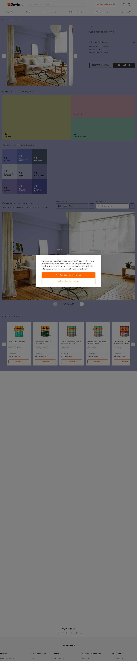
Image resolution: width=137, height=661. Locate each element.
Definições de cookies (68, 281)
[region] (68, 271)
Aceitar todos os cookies (68, 275)
